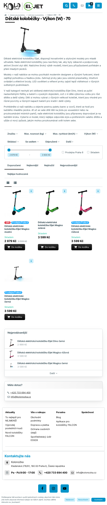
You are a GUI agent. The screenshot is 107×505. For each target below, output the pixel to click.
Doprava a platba (40, 425)
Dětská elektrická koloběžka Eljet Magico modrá (16, 229)
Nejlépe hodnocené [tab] (17, 174)
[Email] (82, 5)
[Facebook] (42, 488)
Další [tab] (68, 141)
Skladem (94, 152)
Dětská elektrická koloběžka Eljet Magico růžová (83, 229)
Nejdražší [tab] (49, 165)
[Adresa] (7, 462)
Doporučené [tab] (14, 165)
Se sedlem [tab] (30, 141)
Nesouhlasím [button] (83, 500)
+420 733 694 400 (55, 472)
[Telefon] (74, 5)
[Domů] (23, 6)
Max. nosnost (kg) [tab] (34, 133)
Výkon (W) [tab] (90, 133)
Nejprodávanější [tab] (68, 165)
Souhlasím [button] (98, 500)
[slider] (9, 150)
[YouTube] (65, 488)
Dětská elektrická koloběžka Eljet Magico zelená (50, 225)
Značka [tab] (11, 133)
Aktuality (10, 412)
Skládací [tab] (11, 141)
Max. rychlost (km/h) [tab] (64, 133)
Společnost (88, 412)
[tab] (8, 182)
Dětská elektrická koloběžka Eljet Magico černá (16, 299)
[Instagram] (53, 488)
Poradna (60, 412)
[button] (14, 247)
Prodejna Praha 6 (74, 152)
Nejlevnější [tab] (32, 165)
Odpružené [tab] (51, 141)
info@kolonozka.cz (21, 396)
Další (52, 373)
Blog (58, 417)
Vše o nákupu (38, 412)
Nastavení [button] (70, 500)
